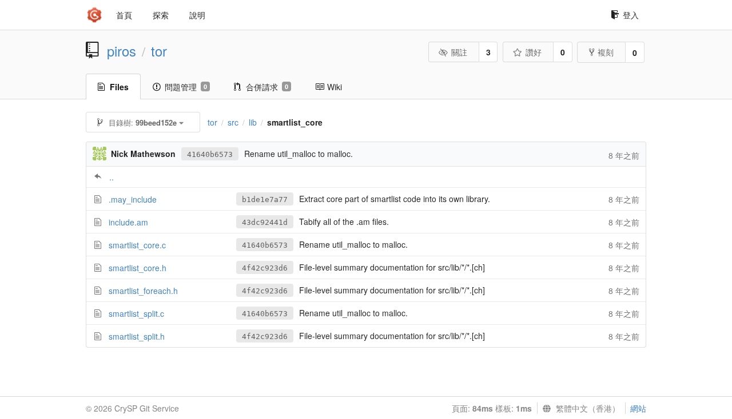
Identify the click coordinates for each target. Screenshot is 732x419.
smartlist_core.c (137, 245)
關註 (459, 52)
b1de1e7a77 (265, 199)
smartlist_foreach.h (143, 290)
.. (111, 177)
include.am (128, 222)
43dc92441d (265, 222)
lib (253, 122)
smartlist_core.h (137, 267)
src (233, 122)
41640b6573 (210, 154)
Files (119, 86)
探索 (161, 15)
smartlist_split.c (136, 313)
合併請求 (267, 86)
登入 (631, 15)
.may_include (133, 199)
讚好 (534, 52)
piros (121, 51)
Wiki (334, 86)
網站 (638, 408)
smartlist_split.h (137, 336)
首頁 (124, 15)
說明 (197, 15)
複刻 (606, 52)
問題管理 (186, 86)
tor (159, 51)
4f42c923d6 (265, 268)
